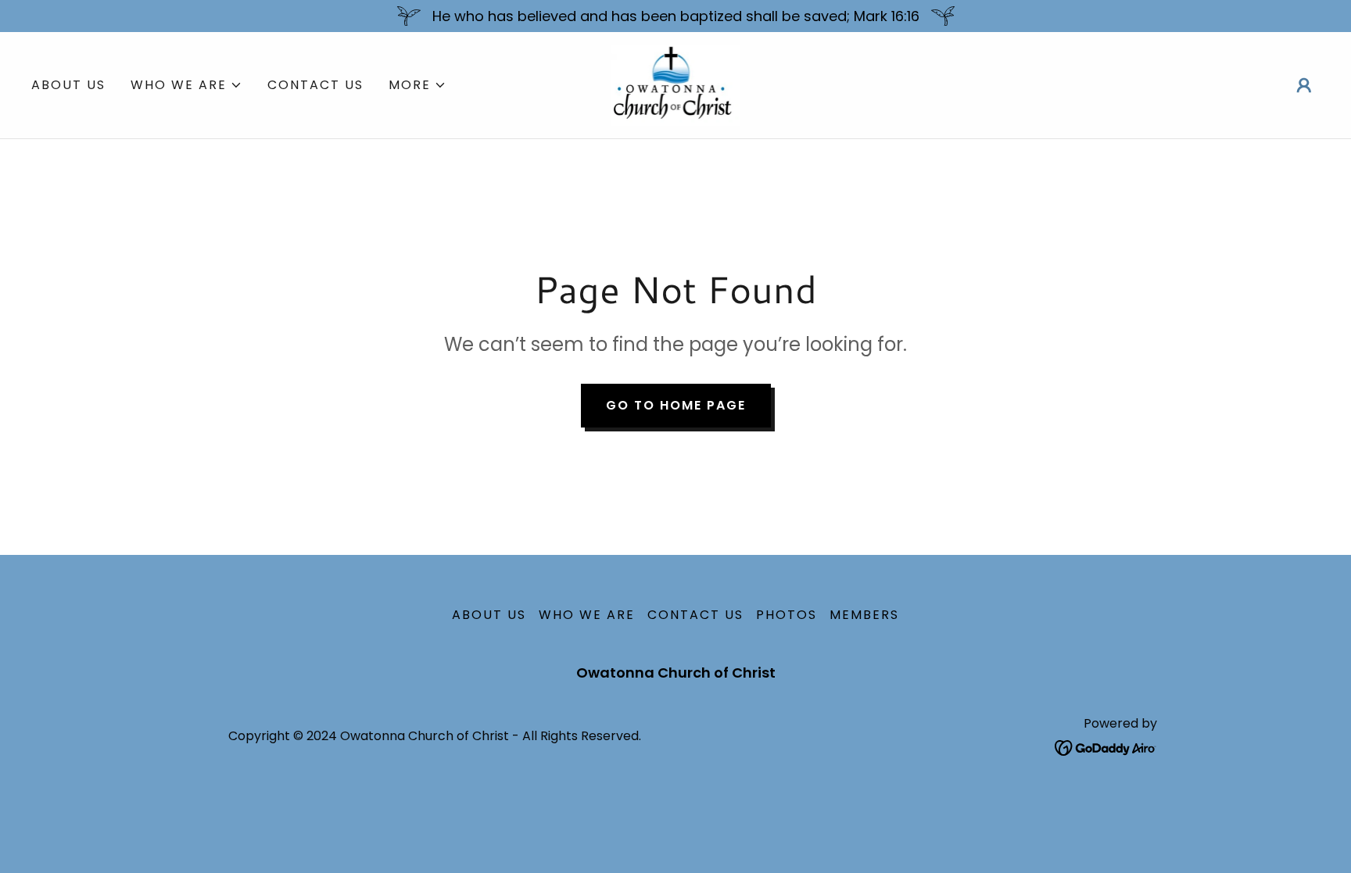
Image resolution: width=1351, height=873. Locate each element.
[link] (676, 84)
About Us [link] (68, 85)
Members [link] (864, 615)
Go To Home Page (676, 405)
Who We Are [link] (587, 615)
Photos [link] (786, 615)
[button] (186, 85)
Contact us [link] (315, 85)
